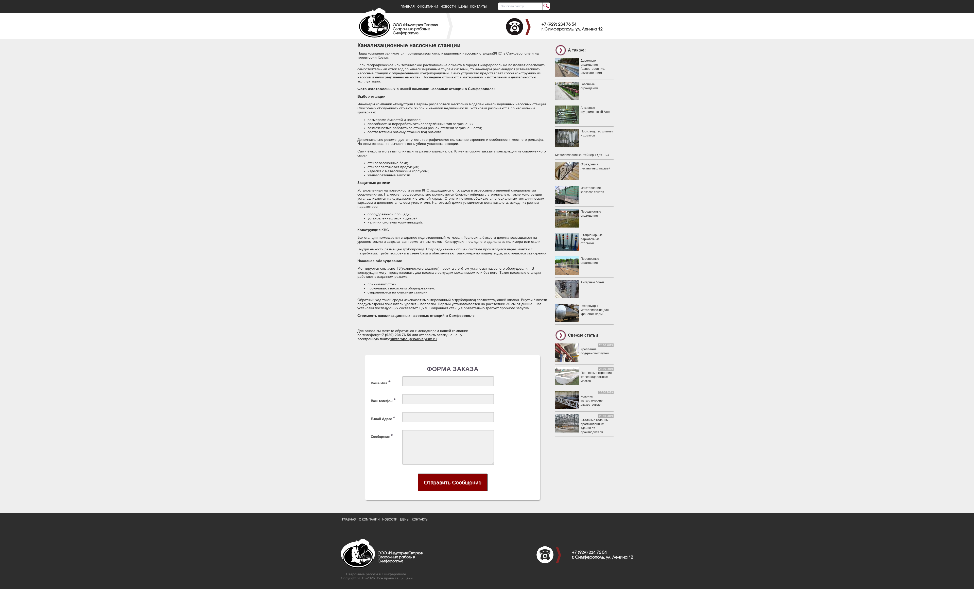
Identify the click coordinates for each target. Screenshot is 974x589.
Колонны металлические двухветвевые (592, 400)
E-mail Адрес (383, 418)
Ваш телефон (383, 400)
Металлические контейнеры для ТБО (582, 155)
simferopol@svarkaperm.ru (413, 339)
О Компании (427, 6)
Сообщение (382, 436)
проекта (447, 268)
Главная (408, 6)
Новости (448, 6)
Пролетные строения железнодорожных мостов (596, 377)
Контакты (478, 6)
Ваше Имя (381, 382)
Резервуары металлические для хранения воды (595, 310)
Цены (463, 6)
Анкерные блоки (592, 282)
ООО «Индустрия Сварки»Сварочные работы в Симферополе (416, 29)
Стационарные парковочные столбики (592, 239)
